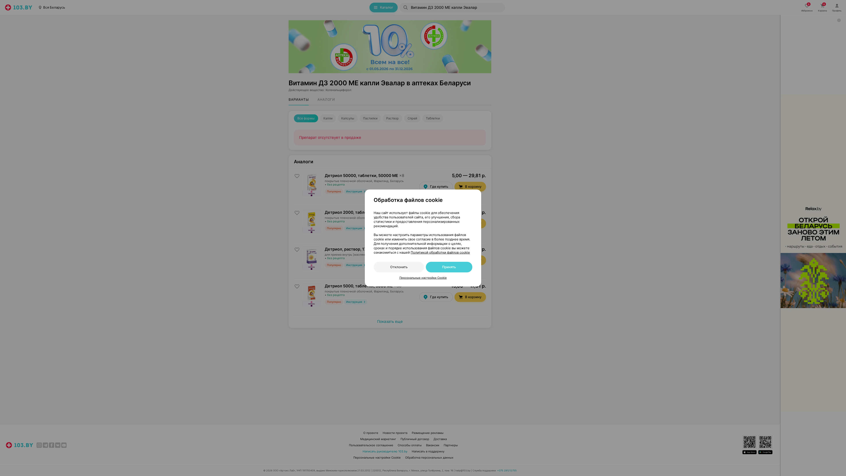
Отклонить (399, 267)
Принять (449, 267)
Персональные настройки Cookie (423, 277)
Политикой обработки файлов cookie (440, 252)
